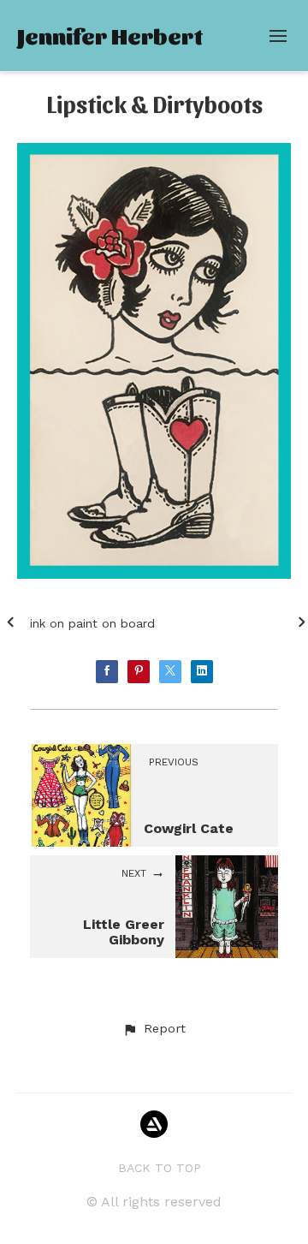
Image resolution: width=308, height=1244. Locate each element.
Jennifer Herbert (109, 35)
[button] (154, 1029)
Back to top (159, 1168)
